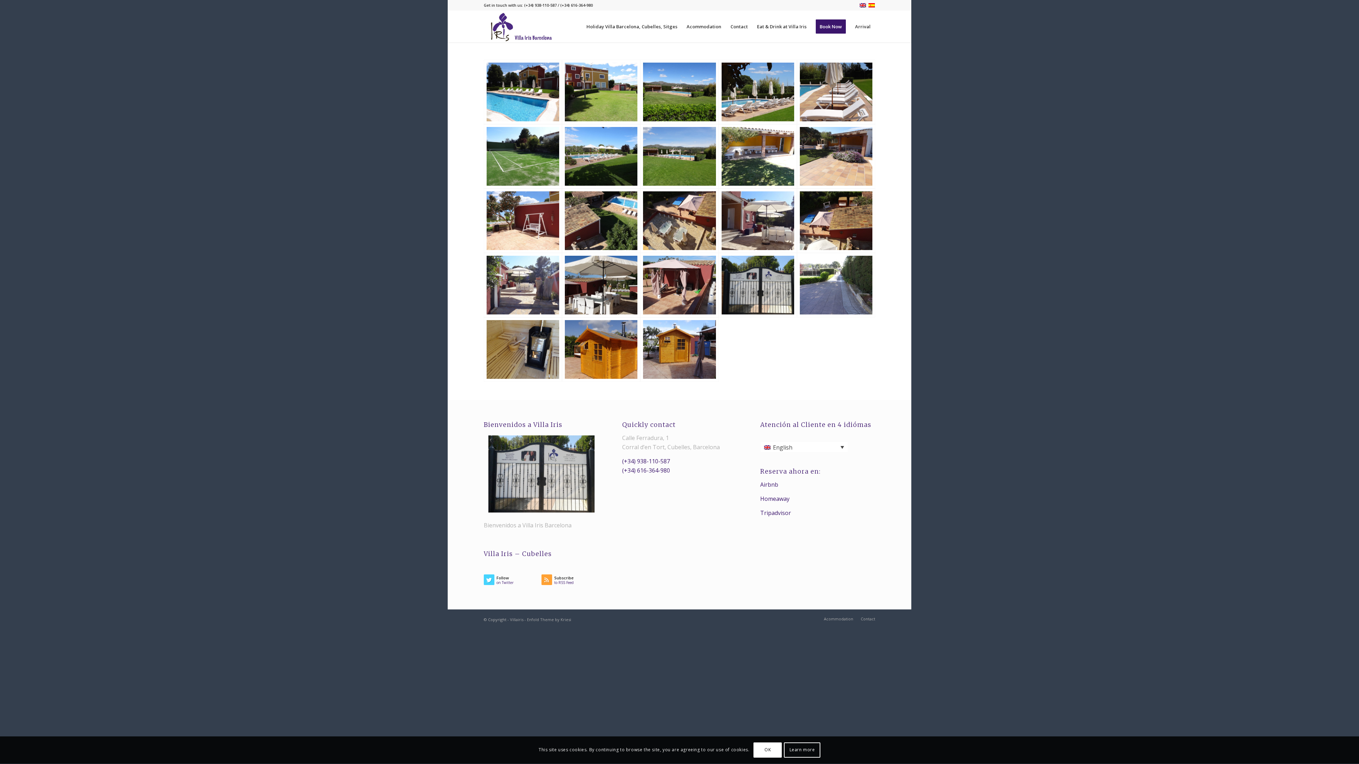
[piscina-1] (758, 92)
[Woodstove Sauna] (523, 349)
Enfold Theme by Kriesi (549, 619)
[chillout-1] (758, 156)
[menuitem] (632, 26)
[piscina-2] (836, 92)
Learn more (802, 750)
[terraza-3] (523, 285)
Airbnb (769, 484)
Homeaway (775, 499)
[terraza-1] (758, 221)
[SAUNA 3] (679, 349)
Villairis (516, 619)
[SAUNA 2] (601, 349)
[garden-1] (679, 92)
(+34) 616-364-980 (646, 470)
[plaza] (679, 285)
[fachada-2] (601, 92)
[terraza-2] (601, 285)
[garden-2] (679, 156)
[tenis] (523, 156)
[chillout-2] (836, 156)
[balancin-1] (523, 221)
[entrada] (758, 285)
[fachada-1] (523, 92)
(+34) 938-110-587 (646, 461)
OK (767, 750)
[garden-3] (601, 156)
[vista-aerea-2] (679, 221)
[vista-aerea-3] (601, 221)
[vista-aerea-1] (836, 221)
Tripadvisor (775, 513)
